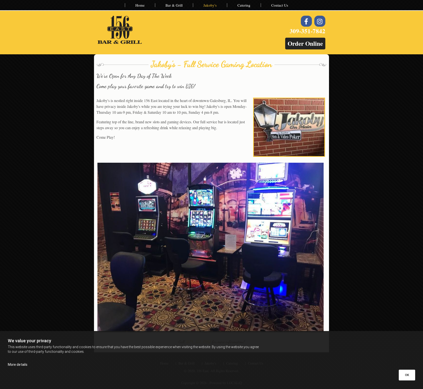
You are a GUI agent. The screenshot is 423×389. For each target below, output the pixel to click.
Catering (243, 5)
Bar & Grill (174, 5)
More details (17, 364)
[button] (305, 43)
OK (407, 375)
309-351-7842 (307, 30)
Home (140, 5)
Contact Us (279, 5)
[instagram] (319, 21)
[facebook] (306, 21)
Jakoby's (210, 5)
